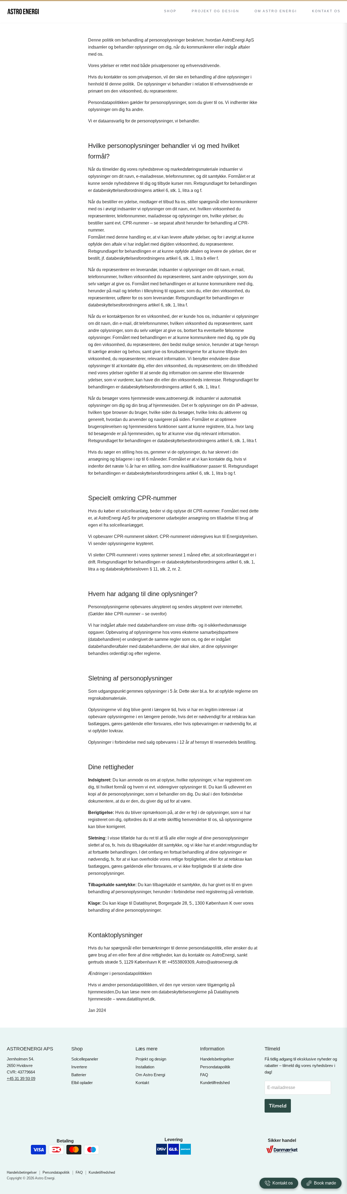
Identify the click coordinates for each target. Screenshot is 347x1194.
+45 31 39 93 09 (21, 1078)
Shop (170, 11)
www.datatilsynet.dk (135, 999)
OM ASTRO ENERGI (276, 11)
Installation (145, 1067)
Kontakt (142, 1082)
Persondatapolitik (215, 1067)
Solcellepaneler (84, 1059)
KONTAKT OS (326, 11)
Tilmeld (278, 1106)
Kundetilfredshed (215, 1082)
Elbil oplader (82, 1082)
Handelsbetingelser (217, 1059)
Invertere (79, 1067)
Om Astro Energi (150, 1074)
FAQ (204, 1074)
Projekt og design (151, 1059)
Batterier (78, 1074)
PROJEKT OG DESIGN (215, 11)
